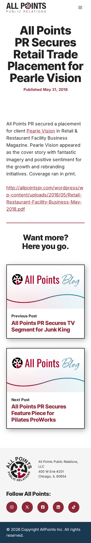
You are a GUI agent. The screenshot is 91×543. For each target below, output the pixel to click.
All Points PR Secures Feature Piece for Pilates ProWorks (38, 413)
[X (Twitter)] (27, 507)
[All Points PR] (26, 7)
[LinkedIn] (58, 507)
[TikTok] (73, 507)
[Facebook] (42, 507)
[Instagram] (11, 507)
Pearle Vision (41, 131)
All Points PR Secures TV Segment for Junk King (43, 326)
